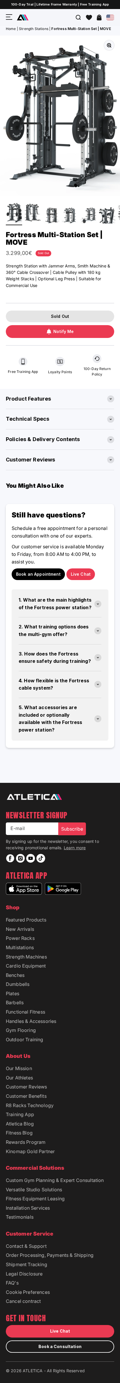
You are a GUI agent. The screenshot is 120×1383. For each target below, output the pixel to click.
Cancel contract (23, 1301)
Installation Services (28, 1208)
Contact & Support (26, 1246)
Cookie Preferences (28, 1292)
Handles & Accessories (31, 1021)
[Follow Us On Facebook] (10, 858)
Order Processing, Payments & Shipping (49, 1255)
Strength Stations (33, 29)
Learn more (75, 847)
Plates (12, 993)
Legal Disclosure (24, 1274)
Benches (15, 975)
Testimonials (19, 1217)
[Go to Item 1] (14, 213)
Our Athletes (19, 1078)
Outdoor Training (24, 1039)
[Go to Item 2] (32, 213)
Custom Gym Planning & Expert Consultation (55, 1180)
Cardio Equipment (26, 966)
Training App (20, 1114)
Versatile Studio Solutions (34, 1189)
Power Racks (20, 938)
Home (11, 29)
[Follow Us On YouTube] (30, 858)
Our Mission (19, 1068)
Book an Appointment (38, 574)
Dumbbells (17, 984)
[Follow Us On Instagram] (20, 858)
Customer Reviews (26, 1087)
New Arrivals (20, 929)
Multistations (20, 947)
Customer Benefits (26, 1096)
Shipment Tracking (26, 1264)
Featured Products (26, 920)
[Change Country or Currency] (110, 17)
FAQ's (12, 1283)
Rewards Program (25, 1142)
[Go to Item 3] (51, 216)
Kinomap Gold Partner (30, 1151)
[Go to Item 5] (88, 216)
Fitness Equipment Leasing (35, 1198)
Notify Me (63, 331)
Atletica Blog (20, 1124)
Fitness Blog (19, 1133)
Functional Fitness (25, 1012)
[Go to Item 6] (107, 216)
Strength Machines (26, 957)
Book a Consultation (60, 1346)
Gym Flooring (21, 1030)
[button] (89, 17)
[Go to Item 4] (70, 216)
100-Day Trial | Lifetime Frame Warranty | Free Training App (60, 4)
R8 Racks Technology (30, 1105)
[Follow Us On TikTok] (40, 858)
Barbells (15, 1002)
